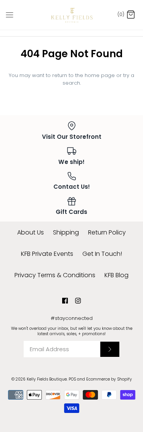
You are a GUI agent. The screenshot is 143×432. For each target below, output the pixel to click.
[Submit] (109, 349)
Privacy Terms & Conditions (54, 275)
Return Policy (107, 232)
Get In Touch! (102, 253)
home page (100, 75)
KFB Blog (116, 275)
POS (72, 379)
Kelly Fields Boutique (47, 379)
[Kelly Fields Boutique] (71, 15)
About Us (30, 232)
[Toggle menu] (9, 14)
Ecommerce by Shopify (109, 379)
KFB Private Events (47, 253)
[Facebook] (65, 301)
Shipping (66, 232)
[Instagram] (78, 301)
